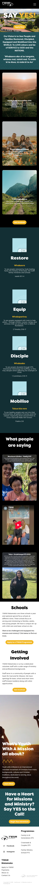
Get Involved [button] (19, 222)
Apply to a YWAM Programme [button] (19, 642)
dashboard (17, 882)
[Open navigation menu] (34, 4)
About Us (5, 873)
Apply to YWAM (7, 867)
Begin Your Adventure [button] (19, 822)
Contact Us (6, 875)
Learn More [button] (8, 784)
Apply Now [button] (19, 27)
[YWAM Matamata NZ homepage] (17, 4)
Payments (5, 870)
